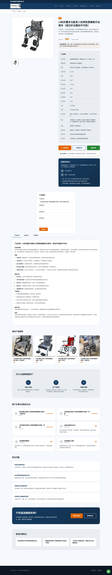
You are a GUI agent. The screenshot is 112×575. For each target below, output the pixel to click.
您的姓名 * (42, 205)
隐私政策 (93, 570)
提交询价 (43, 229)
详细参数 (35, 235)
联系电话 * (42, 211)
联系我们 (98, 6)
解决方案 (68, 6)
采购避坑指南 (83, 6)
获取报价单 (79, 147)
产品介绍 (17, 235)
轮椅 (24, 11)
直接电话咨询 (76, 515)
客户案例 (75, 6)
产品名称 (41, 198)
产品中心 (61, 6)
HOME (13, 11)
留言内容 (41, 218)
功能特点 (26, 235)
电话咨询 (65, 147)
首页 (56, 6)
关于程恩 (91, 6)
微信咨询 (93, 147)
